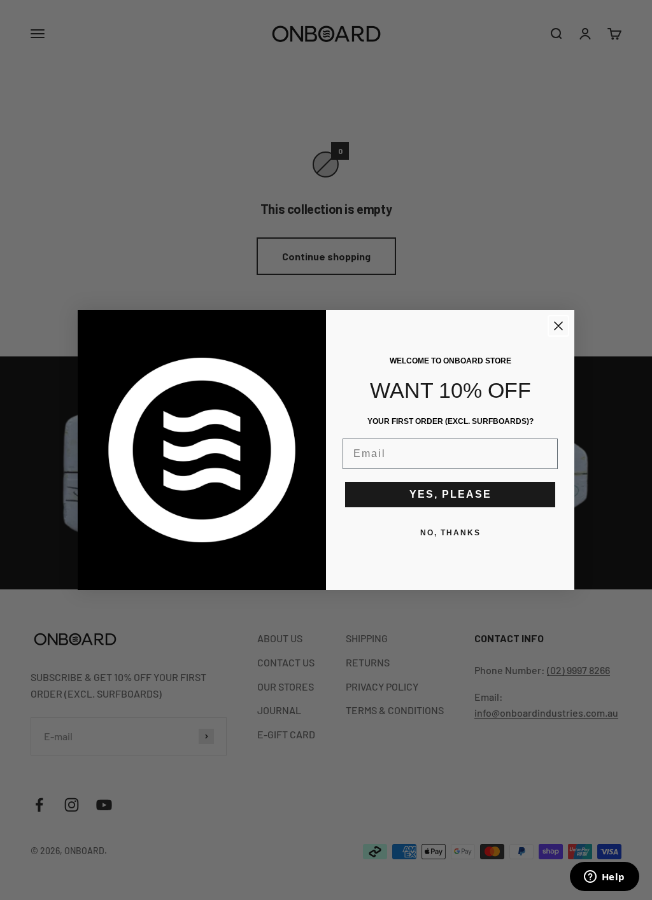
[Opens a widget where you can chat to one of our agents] (604, 878)
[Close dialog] (558, 325)
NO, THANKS (450, 532)
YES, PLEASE (450, 494)
